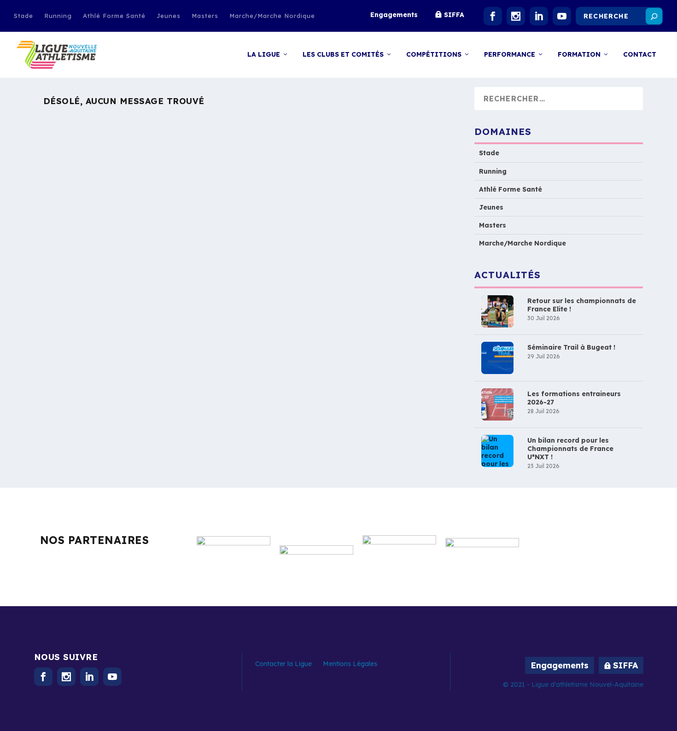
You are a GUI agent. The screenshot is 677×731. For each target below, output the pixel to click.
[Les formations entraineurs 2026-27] (497, 404)
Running (58, 15)
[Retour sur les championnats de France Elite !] (497, 311)
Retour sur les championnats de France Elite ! (581, 305)
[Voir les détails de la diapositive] (233, 557)
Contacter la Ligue (283, 664)
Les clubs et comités (343, 54)
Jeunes (169, 15)
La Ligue (263, 54)
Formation (579, 54)
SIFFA (454, 15)
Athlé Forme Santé (114, 15)
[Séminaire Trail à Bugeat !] (497, 358)
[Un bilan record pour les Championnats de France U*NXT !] (497, 451)
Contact (639, 54)
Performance (509, 54)
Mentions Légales (350, 664)
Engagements (394, 15)
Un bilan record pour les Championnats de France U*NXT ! (570, 448)
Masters (205, 15)
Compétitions (433, 54)
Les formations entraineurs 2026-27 (574, 398)
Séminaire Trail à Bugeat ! (571, 347)
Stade (23, 15)
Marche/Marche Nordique (272, 15)
